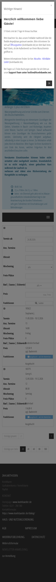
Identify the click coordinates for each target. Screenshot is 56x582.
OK (49, 83)
